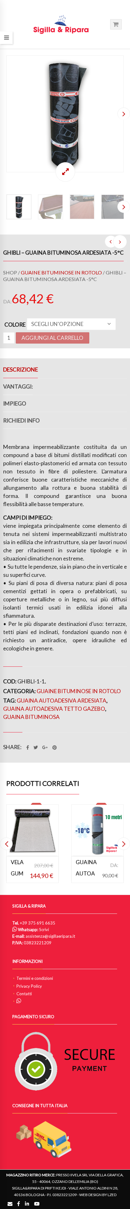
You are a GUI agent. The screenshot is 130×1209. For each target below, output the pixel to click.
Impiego (14, 403)
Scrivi (44, 929)
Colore (15, 324)
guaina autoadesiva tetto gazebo (54, 708)
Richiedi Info (21, 420)
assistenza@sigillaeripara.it (50, 936)
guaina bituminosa (31, 717)
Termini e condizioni (34, 978)
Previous (6, 114)
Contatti (24, 993)
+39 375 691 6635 (37, 922)
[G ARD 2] (65, 113)
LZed (112, 1194)
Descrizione (20, 369)
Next (123, 114)
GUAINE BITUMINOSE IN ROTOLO (61, 272)
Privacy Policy (29, 986)
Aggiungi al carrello (52, 337)
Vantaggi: (18, 386)
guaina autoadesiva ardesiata (61, 700)
